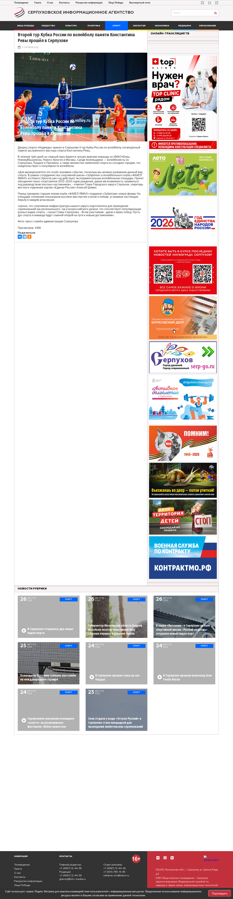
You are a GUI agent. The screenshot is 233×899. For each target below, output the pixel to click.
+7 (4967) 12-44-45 (114, 868)
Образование (207, 26)
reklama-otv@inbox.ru (116, 875)
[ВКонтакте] (20, 237)
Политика (94, 26)
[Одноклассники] (29, 237)
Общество (48, 26)
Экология (139, 26)
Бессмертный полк (139, 2)
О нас (50, 2)
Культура (71, 26)
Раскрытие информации (89, 2)
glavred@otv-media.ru (72, 879)
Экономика (162, 26)
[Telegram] (25, 237)
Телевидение (21, 2)
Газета (37, 2)
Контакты (64, 2)
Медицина (184, 26)
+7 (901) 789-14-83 (114, 872)
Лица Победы (115, 2)
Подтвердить (220, 893)
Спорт (116, 26)
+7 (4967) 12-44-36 (70, 868)
